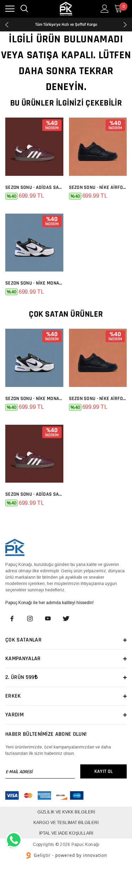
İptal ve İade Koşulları (66, 833)
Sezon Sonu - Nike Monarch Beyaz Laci (34, 283)
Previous (6, 24)
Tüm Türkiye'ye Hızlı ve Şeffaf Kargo (66, 22)
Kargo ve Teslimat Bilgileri (66, 822)
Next (125, 24)
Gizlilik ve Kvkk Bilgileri (66, 812)
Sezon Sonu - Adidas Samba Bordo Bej (34, 187)
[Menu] (9, 9)
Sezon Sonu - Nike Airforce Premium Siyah (98, 187)
